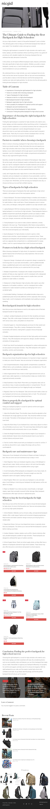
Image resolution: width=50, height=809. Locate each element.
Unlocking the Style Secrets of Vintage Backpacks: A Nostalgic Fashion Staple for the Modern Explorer (12, 688)
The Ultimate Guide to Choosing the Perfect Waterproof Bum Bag (24, 749)
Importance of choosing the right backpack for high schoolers (24, 90)
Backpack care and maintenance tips (17, 107)
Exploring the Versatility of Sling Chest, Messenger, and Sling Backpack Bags (27, 718)
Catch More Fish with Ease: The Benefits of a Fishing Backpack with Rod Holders (27, 729)
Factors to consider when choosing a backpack (20, 93)
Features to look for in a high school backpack (20, 97)
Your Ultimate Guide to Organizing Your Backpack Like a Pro (23, 759)
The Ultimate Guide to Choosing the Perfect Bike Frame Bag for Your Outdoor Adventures (29, 739)
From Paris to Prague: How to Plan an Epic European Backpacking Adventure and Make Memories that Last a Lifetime (37, 689)
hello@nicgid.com (44, 802)
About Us (41, 804)
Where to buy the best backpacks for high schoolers (21, 109)
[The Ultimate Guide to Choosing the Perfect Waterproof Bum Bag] (7, 754)
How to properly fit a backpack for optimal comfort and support (25, 104)
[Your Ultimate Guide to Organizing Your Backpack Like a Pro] (7, 764)
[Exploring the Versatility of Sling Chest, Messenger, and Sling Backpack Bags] (7, 723)
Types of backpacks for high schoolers (18, 95)
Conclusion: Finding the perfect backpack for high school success (25, 112)
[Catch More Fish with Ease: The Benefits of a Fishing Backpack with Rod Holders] (7, 733)
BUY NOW (14, 571)
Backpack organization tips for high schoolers (20, 102)
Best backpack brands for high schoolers (18, 100)
